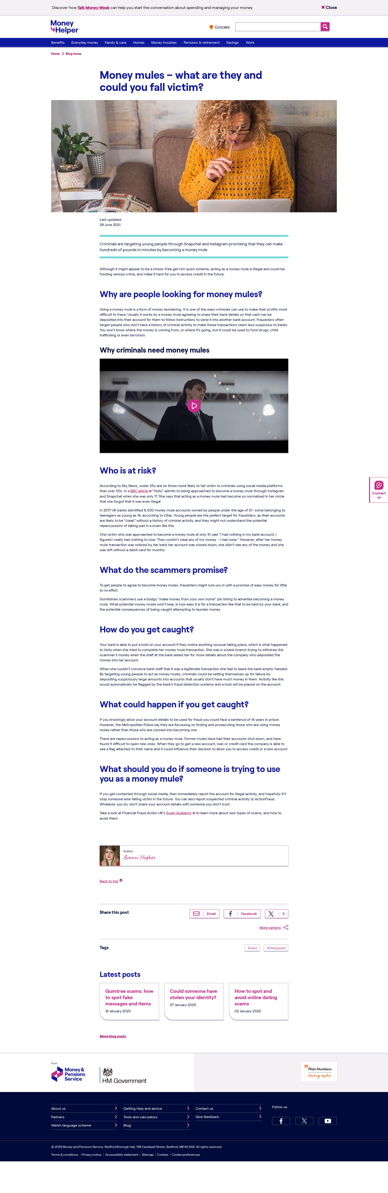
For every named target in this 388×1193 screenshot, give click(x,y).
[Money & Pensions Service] (68, 1072)
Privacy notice (91, 1154)
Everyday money (84, 42)
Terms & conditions (64, 1154)
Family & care (115, 42)
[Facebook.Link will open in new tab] (281, 1121)
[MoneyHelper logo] (64, 26)
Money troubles (164, 42)
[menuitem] (58, 42)
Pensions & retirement (202, 42)
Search (325, 26)
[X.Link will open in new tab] (304, 1121)
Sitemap (147, 1154)
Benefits (58, 42)
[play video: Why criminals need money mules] (194, 406)
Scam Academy (179, 813)
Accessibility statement (121, 1154)
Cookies (162, 1154)
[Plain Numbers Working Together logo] (319, 1072)
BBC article (139, 491)
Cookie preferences (186, 1154)
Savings (232, 42)
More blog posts (113, 1036)
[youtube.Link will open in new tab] (328, 1121)
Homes (139, 42)
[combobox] (278, 27)
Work (250, 42)
